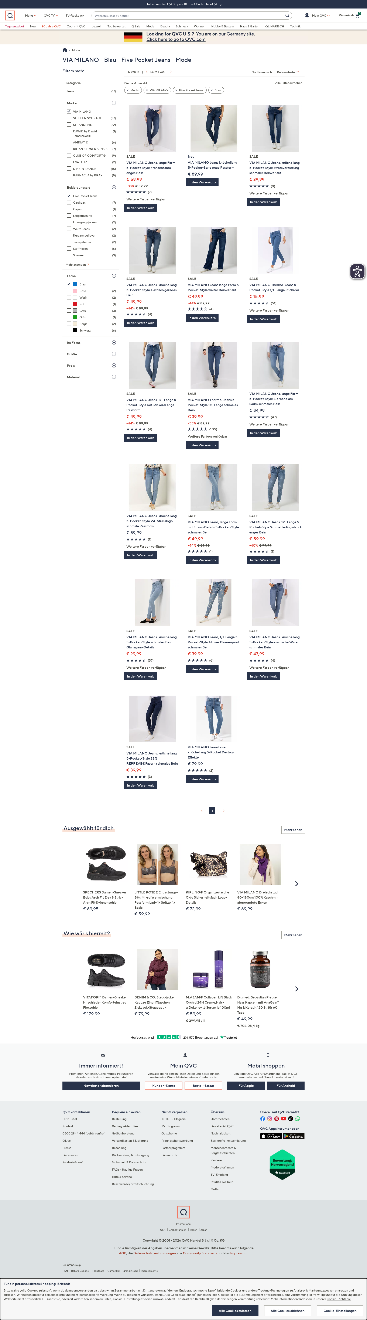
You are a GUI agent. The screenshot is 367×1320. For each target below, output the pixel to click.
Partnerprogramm (173, 1148)
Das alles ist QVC (222, 1126)
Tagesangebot (14, 26)
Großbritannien (177, 1229)
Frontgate (98, 1270)
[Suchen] (288, 15)
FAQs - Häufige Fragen (127, 1169)
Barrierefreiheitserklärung (228, 1140)
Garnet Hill (113, 1270)
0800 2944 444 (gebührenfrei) (84, 1133)
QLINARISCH (274, 26)
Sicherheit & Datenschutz (129, 1162)
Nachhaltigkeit (220, 1133)
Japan (203, 1229)
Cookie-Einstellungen (340, 1311)
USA (162, 1229)
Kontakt (67, 1126)
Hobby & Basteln (222, 26)
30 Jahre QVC (51, 26)
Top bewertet (116, 26)
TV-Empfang (219, 1174)
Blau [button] (217, 90)
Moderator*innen (222, 1167)
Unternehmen (220, 1119)
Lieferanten (70, 1155)
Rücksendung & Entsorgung (130, 1155)
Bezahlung (119, 1148)
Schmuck (182, 26)
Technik (295, 26)
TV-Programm (171, 1126)
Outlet (215, 1189)
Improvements (149, 1270)
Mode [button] (134, 90)
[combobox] (188, 16)
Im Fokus (73, 342)
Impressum (238, 1253)
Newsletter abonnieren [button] (101, 1085)
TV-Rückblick (75, 15)
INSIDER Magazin (173, 1119)
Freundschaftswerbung (177, 1140)
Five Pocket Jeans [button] (190, 90)
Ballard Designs (80, 1270)
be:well (97, 26)
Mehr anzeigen (76, 264)
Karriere (216, 1160)
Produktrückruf (72, 1162)
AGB (122, 1253)
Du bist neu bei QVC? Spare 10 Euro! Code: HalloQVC (182, 4)
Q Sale (135, 26)
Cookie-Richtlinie (339, 1299)
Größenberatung (123, 1133)
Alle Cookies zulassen (235, 1311)
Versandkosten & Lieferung (130, 1140)
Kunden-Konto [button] (163, 1085)
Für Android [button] (286, 1085)
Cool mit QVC (76, 26)
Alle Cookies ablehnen (288, 1311)
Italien (193, 1229)
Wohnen (199, 26)
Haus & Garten (249, 26)
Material (73, 377)
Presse (66, 1148)
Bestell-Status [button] (203, 1085)
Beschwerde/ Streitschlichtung (133, 1184)
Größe (72, 354)
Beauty (165, 26)
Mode (150, 26)
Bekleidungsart (78, 187)
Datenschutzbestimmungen (154, 1253)
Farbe (71, 276)
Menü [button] (29, 15)
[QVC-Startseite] (65, 50)
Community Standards (200, 1253)
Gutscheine (169, 1133)
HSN (65, 1270)
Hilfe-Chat (69, 1119)
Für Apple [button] (246, 1085)
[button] (313, 15)
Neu (33, 26)
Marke (72, 103)
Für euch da (169, 1155)
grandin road (130, 1270)
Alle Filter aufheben (288, 83)
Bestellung (119, 1119)
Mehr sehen (293, 830)
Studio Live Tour (222, 1182)
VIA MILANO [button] (158, 90)
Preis (71, 365)
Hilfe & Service (122, 1176)
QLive (66, 1140)
